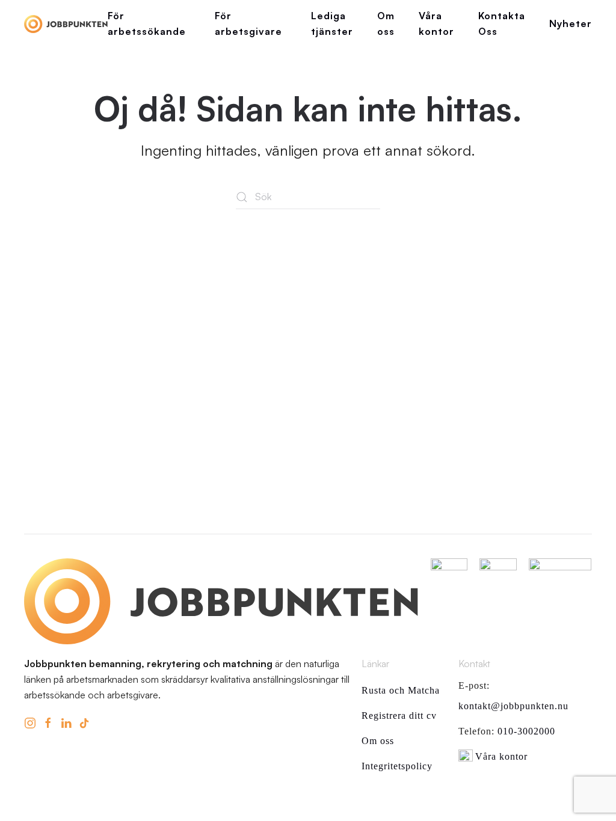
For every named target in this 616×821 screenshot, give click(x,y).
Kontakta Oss (501, 23)
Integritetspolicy (397, 766)
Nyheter (570, 23)
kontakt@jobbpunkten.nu (513, 706)
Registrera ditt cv (399, 715)
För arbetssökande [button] (147, 23)
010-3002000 (526, 731)
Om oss (386, 23)
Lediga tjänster (332, 23)
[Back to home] (66, 24)
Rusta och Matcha (401, 690)
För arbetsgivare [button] (248, 23)
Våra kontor (436, 23)
